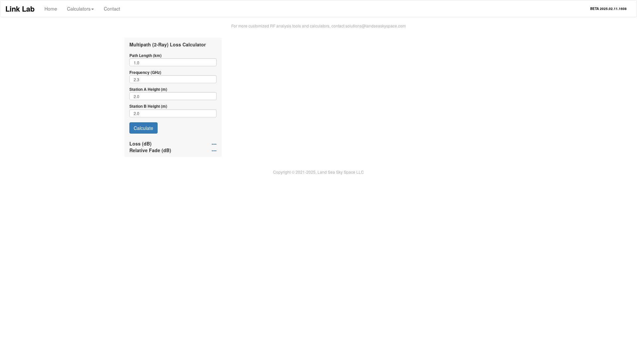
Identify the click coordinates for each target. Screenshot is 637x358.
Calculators (79, 8)
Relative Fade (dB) (150, 150)
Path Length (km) (145, 55)
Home (50, 8)
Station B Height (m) (148, 106)
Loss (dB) (140, 143)
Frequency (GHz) (145, 72)
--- (214, 143)
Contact (112, 8)
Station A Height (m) (148, 89)
